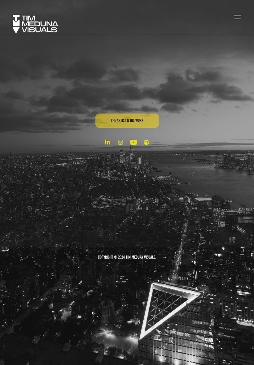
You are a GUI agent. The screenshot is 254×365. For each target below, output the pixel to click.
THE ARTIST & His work (127, 120)
